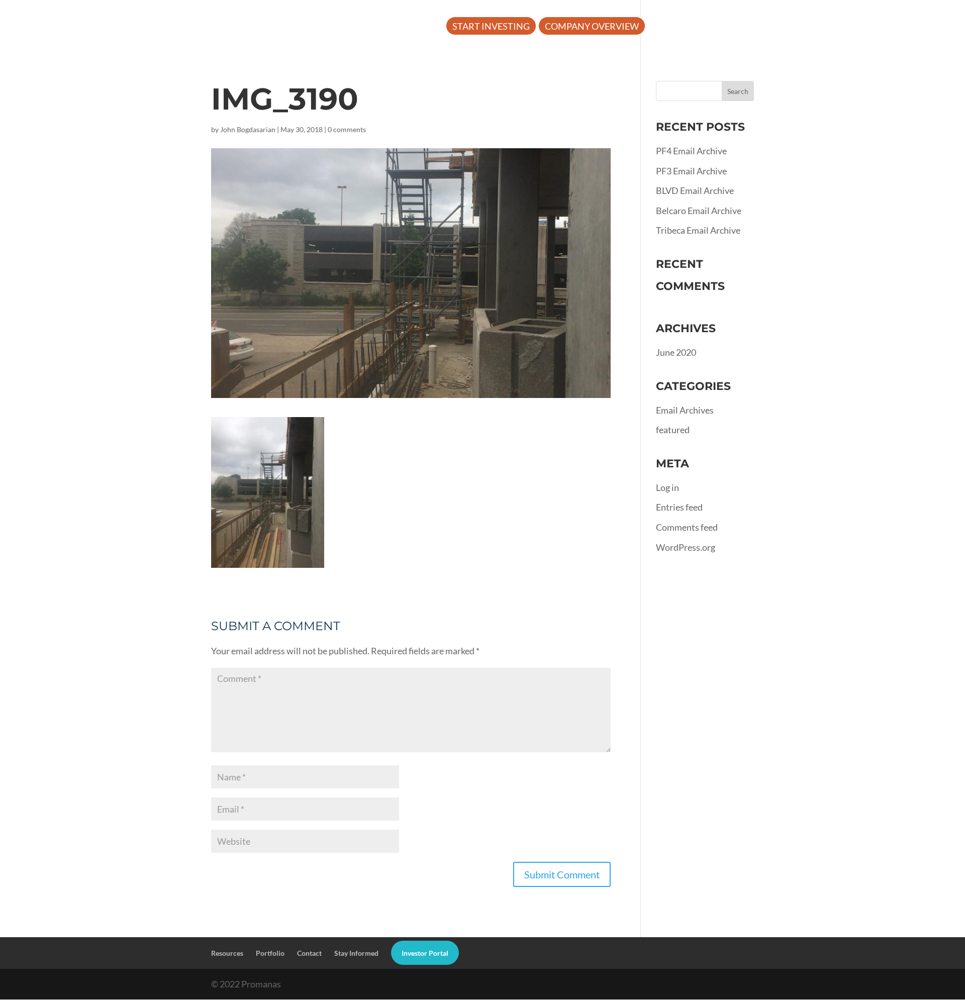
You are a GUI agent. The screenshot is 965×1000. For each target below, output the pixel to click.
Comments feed (687, 527)
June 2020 (676, 352)
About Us (676, 27)
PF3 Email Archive (691, 170)
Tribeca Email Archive (698, 230)
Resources (750, 27)
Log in (667, 487)
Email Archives (685, 410)
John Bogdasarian (247, 129)
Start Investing (491, 27)
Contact (309, 953)
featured (673, 429)
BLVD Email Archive (695, 190)
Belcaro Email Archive (698, 210)
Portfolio (826, 27)
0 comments (347, 129)
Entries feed (679, 507)
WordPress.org (685, 547)
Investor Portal (906, 27)
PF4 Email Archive (691, 150)
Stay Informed (356, 953)
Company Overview (592, 27)
